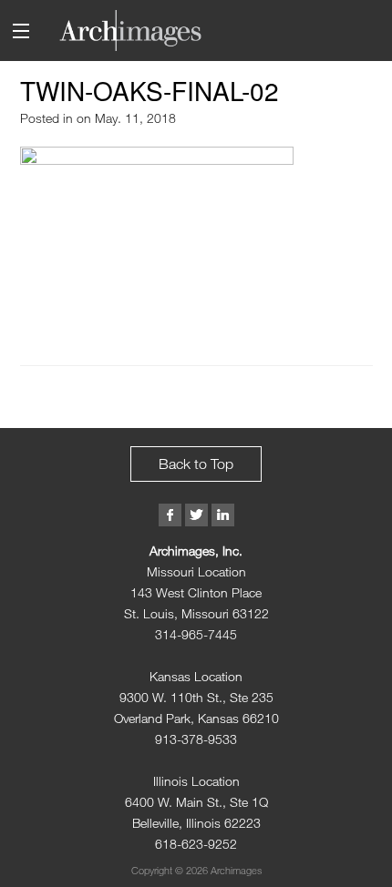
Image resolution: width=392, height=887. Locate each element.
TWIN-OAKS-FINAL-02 (149, 90)
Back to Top (196, 463)
